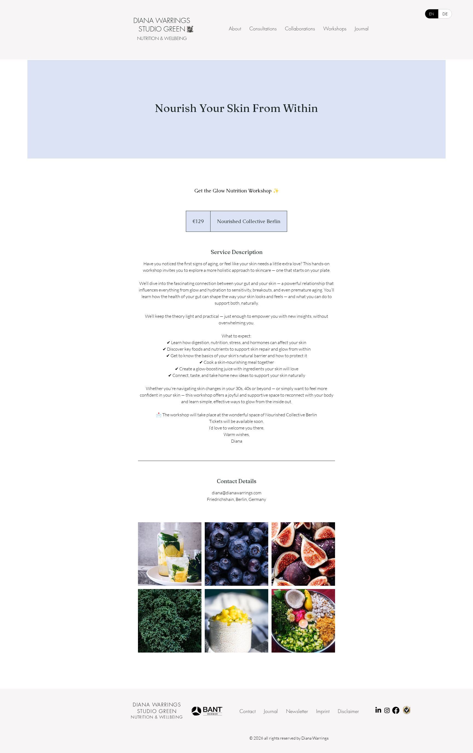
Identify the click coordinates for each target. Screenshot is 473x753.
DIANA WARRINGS (157, 704)
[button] (297, 711)
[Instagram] (387, 710)
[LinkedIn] (378, 710)
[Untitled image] (169, 554)
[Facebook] (395, 710)
